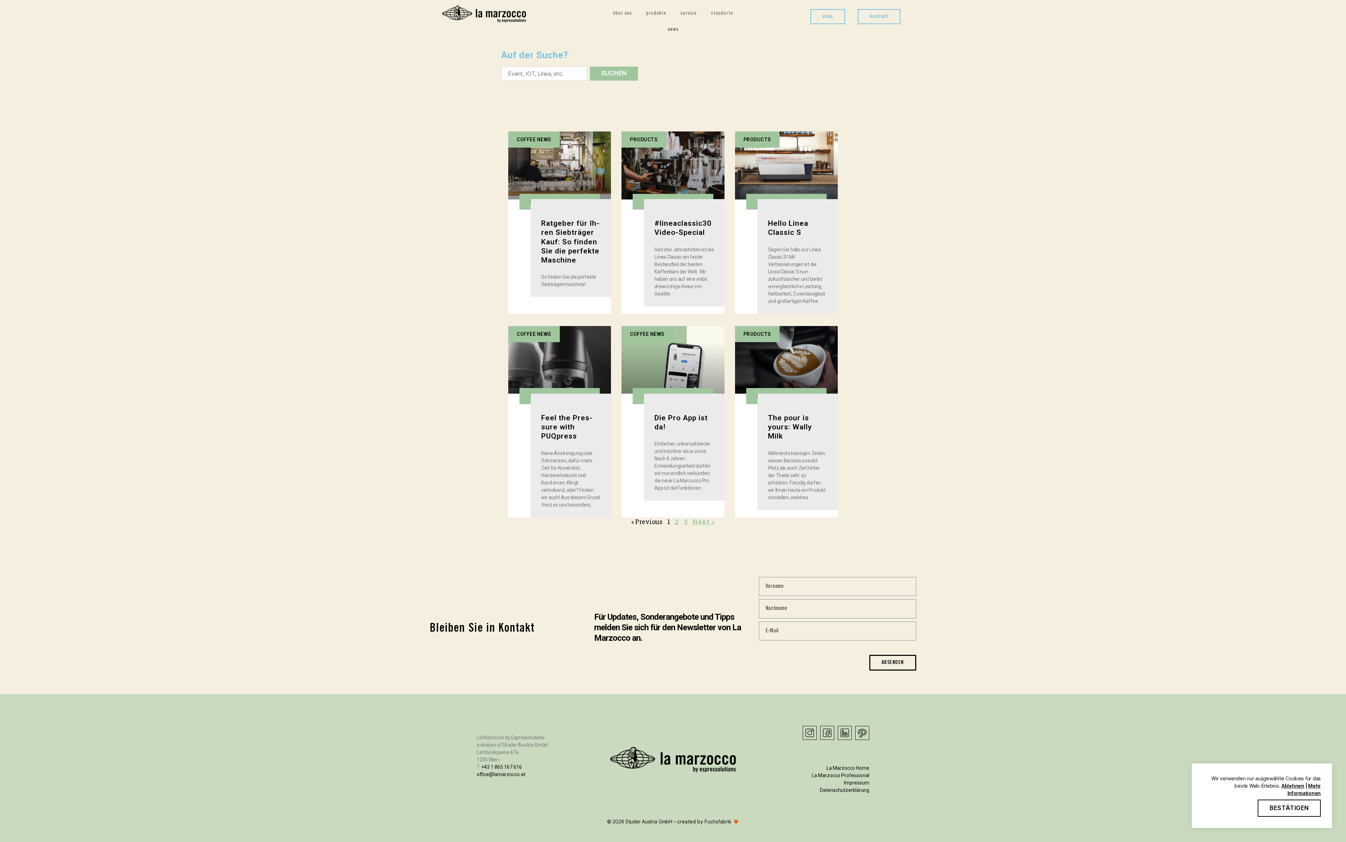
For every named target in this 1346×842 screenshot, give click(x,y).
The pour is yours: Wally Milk (790, 427)
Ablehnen (1293, 786)
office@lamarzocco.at (501, 774)
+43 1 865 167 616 (501, 767)
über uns (622, 13)
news (673, 29)
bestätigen (1289, 808)
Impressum (856, 783)
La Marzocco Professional (840, 775)
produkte (656, 13)
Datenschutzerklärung (844, 790)
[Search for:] (542, 75)
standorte (722, 13)
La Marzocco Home (848, 768)
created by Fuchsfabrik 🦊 (708, 821)
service (688, 13)
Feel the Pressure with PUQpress (566, 427)
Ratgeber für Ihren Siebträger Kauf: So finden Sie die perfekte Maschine (570, 241)
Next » (703, 521)
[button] (827, 16)
